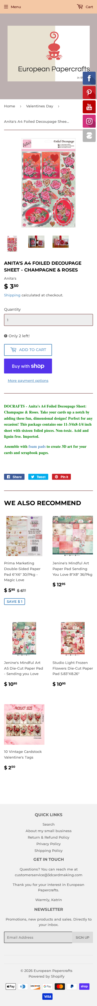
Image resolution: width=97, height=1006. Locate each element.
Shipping (12, 295)
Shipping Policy (48, 850)
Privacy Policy (48, 844)
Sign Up (82, 937)
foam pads (37, 446)
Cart (89, 7)
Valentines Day (39, 106)
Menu (16, 7)
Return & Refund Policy (48, 837)
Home (9, 106)
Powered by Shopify (46, 976)
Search (49, 824)
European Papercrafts (53, 970)
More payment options (28, 380)
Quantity (12, 309)
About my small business (49, 831)
